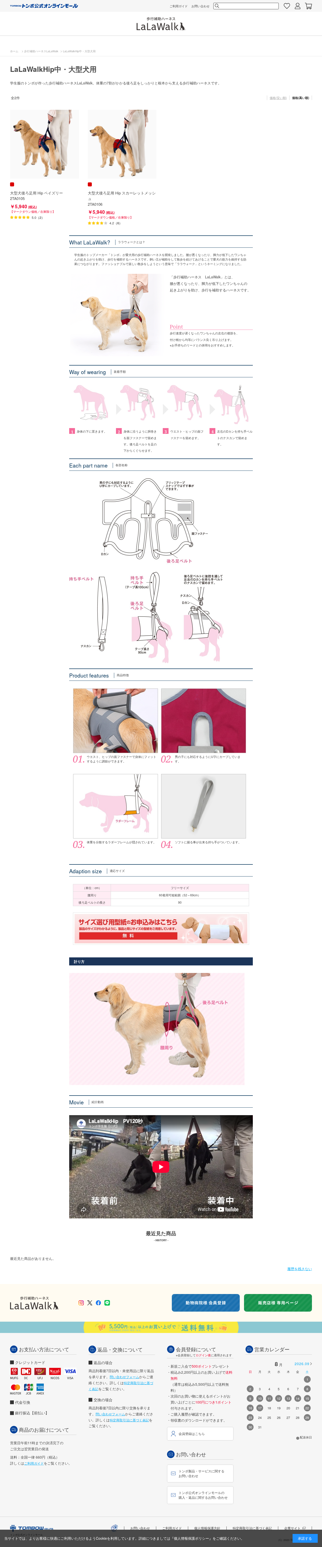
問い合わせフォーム (124, 1376)
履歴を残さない (299, 1268)
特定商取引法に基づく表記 (129, 1420)
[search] (216, 6)
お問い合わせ (200, 6)
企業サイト (292, 1528)
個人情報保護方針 (207, 1528)
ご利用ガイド (179, 6)
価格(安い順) (278, 97)
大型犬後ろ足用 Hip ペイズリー (36, 192)
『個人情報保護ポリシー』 (191, 1538)
